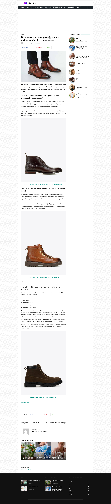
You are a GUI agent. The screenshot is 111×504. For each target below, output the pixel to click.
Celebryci (78, 70)
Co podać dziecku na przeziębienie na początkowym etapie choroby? (82, 65)
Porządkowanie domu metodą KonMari (82, 80)
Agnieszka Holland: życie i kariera (81, 88)
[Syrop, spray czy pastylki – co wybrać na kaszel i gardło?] (58, 451)
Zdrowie (58, 455)
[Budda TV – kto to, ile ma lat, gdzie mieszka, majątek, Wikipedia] (24, 482)
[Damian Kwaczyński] (22, 43)
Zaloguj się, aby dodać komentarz (28, 469)
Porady (77, 93)
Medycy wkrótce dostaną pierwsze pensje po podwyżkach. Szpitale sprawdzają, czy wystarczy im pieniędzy (43, 456)
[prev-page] (22, 462)
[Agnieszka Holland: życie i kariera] (72, 87)
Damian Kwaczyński (36, 429)
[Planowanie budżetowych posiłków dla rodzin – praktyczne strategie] (72, 95)
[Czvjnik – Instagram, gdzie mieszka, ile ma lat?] (24, 488)
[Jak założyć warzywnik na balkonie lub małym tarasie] (28, 451)
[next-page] (24, 462)
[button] (88, 7)
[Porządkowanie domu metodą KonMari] (72, 80)
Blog (28, 455)
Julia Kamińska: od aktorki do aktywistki (82, 72)
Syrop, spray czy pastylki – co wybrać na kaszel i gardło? (58, 457)
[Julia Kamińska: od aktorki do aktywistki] (72, 72)
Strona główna (23, 31)
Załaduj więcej (79, 101)
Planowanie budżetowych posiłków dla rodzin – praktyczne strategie (81, 96)
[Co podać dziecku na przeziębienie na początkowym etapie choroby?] (72, 64)
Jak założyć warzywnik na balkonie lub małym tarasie (28, 457)
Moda (28, 31)
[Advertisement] (55, 19)
